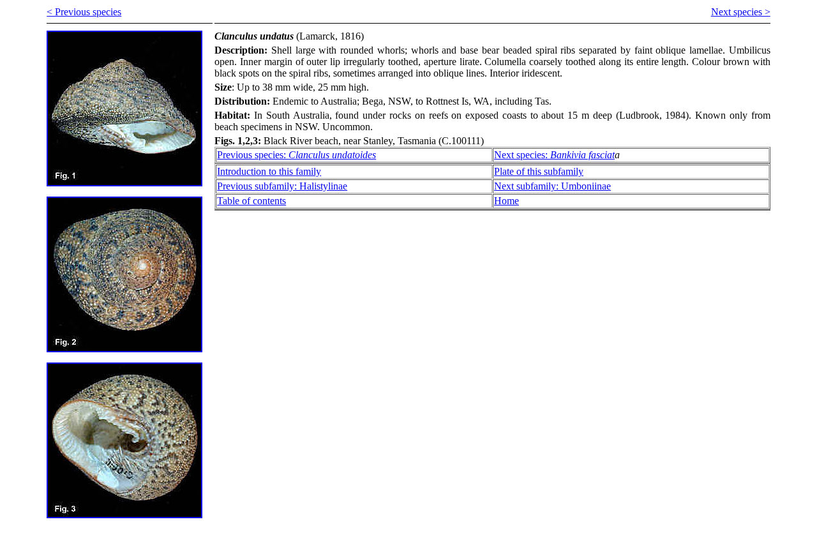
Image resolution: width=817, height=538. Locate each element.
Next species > (740, 11)
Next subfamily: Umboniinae (552, 186)
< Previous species (84, 11)
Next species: (554, 154)
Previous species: (296, 154)
